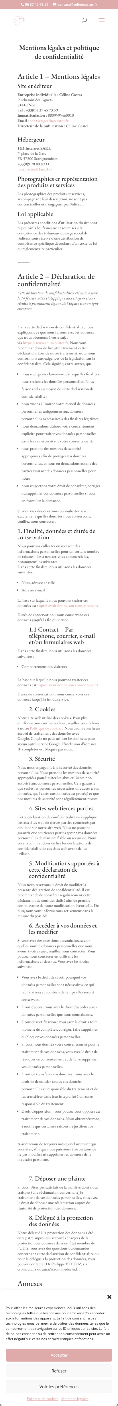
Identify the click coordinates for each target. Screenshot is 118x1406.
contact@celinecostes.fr (49, 120)
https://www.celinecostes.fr (45, 342)
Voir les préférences (59, 1386)
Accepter (59, 1355)
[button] (109, 1297)
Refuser (59, 1371)
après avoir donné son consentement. (69, 605)
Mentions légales (74, 1398)
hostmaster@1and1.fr (34, 169)
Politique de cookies (42, 1398)
